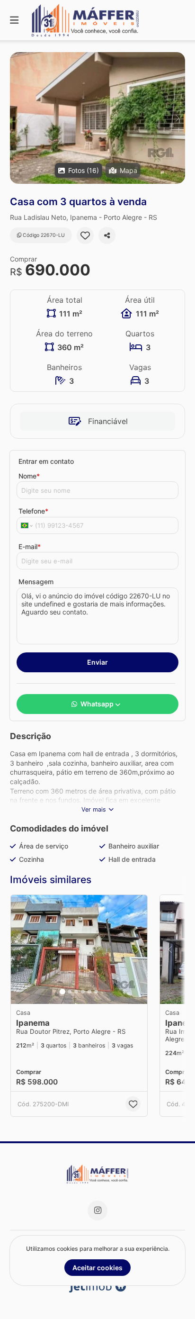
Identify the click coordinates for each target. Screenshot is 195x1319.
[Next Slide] (177, 118)
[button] (97, 118)
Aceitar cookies (97, 1268)
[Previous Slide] (18, 118)
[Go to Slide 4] (83, 992)
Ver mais (93, 809)
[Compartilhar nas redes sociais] (106, 235)
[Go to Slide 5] (89, 992)
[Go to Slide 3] (76, 992)
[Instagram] (97, 1210)
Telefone (33, 511)
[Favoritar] (85, 235)
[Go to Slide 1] (62, 991)
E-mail (29, 546)
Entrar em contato (46, 461)
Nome (29, 476)
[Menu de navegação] (14, 20)
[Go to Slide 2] (69, 992)
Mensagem (35, 582)
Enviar (97, 662)
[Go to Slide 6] (96, 992)
